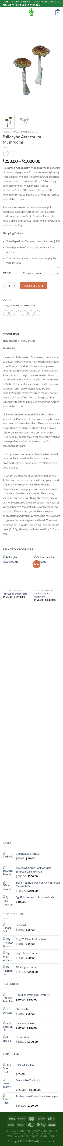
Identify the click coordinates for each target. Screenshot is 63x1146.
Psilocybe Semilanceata (15, 593)
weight (8, 273)
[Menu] (5, 13)
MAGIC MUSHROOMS (25, 131)
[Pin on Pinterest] (31, 313)
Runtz (53, 1131)
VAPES (16, 1133)
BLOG (43, 1136)
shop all (25, 1131)
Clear (57, 267)
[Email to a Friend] (25, 313)
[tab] (31, 334)
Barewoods (40, 1131)
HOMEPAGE (11, 1131)
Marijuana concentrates (22, 1136)
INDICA (26, 1133)
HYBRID (45, 1133)
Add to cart (33, 285)
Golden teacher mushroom (42, 595)
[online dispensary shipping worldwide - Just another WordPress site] (31, 13)
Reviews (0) (9, 348)
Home (6, 131)
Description (11, 334)
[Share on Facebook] (12, 313)
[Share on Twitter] (18, 313)
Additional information (19, 341)
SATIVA (35, 1133)
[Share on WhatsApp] (6, 313)
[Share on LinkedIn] (37, 313)
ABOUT (53, 1136)
